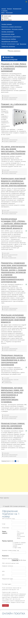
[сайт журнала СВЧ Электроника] (14, 503)
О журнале (4, 10)
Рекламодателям (17, 8)
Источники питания (17, 29)
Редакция (9, 8)
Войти (2, 12)
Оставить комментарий (10, 99)
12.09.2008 (6, 347)
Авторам (3, 8)
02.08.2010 (6, 96)
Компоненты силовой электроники (11, 26)
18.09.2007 (6, 415)
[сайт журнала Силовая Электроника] (14, 498)
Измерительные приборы (8, 39)
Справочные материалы (8, 46)
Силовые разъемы (6, 24)
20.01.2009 (6, 210)
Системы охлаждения (7, 31)
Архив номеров (8, 19)
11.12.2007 (6, 378)
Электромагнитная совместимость (11, 36)
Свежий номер (7, 15)
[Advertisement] (14, 478)
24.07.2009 (6, 170)
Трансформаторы (8, 379)
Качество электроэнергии (8, 44)
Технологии (23, 44)
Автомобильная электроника (9, 41)
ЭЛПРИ (9, 256)
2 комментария (8, 382)
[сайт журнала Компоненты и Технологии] (7, 500)
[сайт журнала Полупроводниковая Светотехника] (18, 500)
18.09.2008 (6, 306)
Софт (17, 44)
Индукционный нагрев (7, 34)
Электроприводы (6, 29)
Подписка (5, 17)
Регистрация (9, 12)
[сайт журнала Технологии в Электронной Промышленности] (24, 498)
